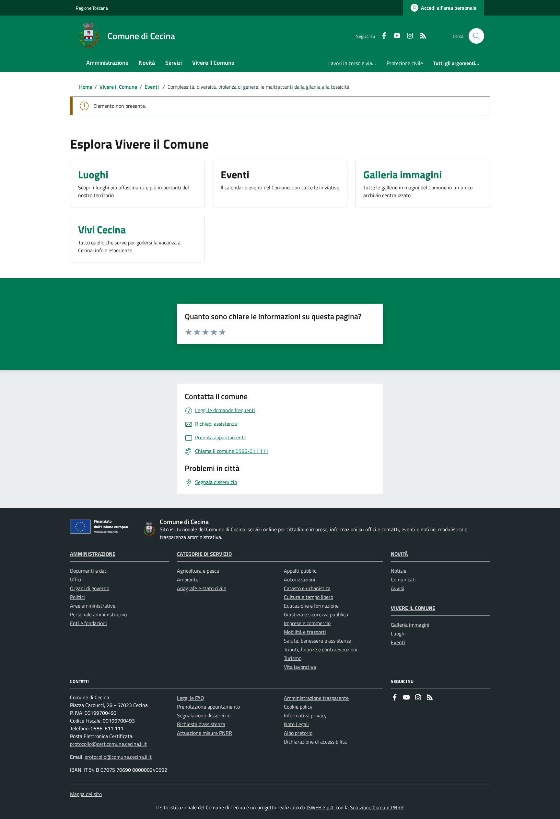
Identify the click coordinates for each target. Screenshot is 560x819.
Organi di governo (89, 588)
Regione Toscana (92, 8)
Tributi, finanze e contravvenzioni (320, 649)
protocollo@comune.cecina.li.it (118, 757)
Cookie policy (298, 707)
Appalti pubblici (301, 571)
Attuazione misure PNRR (204, 733)
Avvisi (397, 588)
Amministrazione (92, 554)
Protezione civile (405, 63)
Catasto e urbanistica (307, 588)
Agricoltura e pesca (198, 571)
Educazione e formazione (311, 606)
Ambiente (187, 579)
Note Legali (296, 724)
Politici (77, 597)
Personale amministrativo (98, 614)
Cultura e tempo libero (308, 597)
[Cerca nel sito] (476, 36)
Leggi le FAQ (190, 698)
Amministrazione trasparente (316, 698)
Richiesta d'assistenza (201, 724)
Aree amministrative (92, 606)
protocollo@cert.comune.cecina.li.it (108, 744)
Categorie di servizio (204, 554)
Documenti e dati (89, 571)
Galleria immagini (410, 625)
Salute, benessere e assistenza (317, 641)
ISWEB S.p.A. (320, 807)
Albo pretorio (298, 733)
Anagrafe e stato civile (201, 588)
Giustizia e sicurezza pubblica (316, 614)
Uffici (75, 579)
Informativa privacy (305, 715)
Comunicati (403, 579)
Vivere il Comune (118, 87)
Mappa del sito (86, 794)
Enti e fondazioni (88, 623)
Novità (399, 554)
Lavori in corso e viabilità (354, 63)
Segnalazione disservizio (203, 715)
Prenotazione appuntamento (208, 707)
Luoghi (398, 633)
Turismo (292, 658)
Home (85, 87)
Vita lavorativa (300, 667)
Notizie (398, 571)
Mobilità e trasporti (305, 632)
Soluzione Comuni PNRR (377, 807)
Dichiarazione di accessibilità (315, 742)
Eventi (152, 87)
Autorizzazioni (299, 579)
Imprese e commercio (307, 623)
